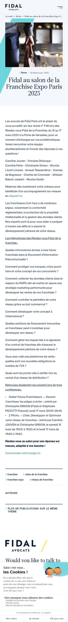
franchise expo (15, 480)
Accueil (9, 16)
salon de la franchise (36, 474)
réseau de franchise (42, 480)
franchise (12, 474)
